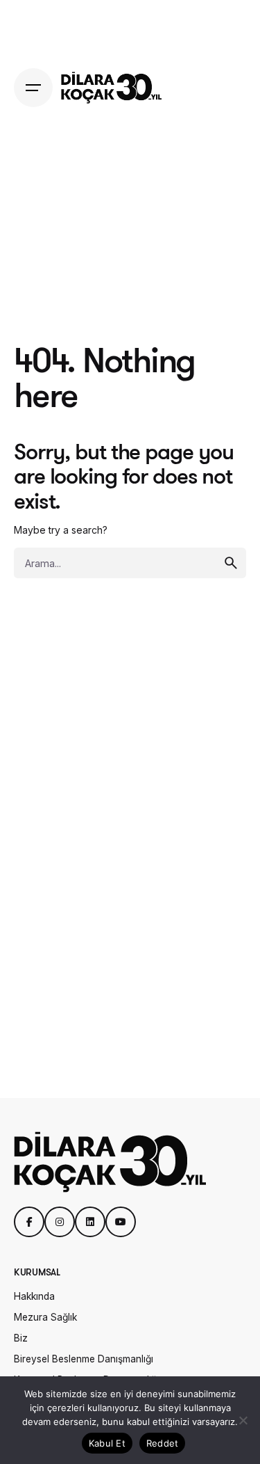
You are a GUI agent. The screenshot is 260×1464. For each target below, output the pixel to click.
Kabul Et (107, 1443)
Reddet (162, 1443)
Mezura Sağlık (45, 1317)
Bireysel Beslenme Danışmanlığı (83, 1358)
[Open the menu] (33, 87)
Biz (21, 1338)
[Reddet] (243, 1420)
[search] (231, 563)
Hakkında (34, 1296)
